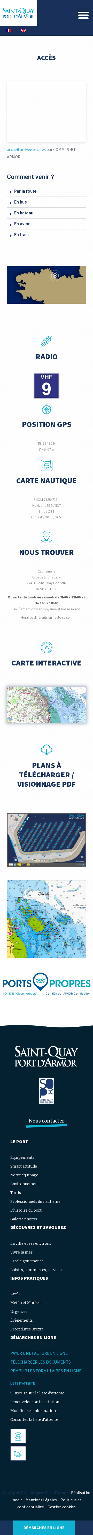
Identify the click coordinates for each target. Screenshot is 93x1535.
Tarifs (15, 1192)
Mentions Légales (41, 1499)
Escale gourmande (27, 1261)
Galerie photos (23, 1219)
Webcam (19, 1436)
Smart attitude (23, 1166)
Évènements (21, 1320)
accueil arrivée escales (27, 149)
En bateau (23, 213)
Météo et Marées (25, 1302)
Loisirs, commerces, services (36, 1270)
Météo (18, 1453)
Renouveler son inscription (34, 1402)
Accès (15, 1294)
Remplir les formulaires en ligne (45, 1371)
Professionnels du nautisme (35, 1201)
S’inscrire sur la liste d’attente (37, 1393)
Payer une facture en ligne (39, 1353)
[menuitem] (8, 31)
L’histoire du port (26, 1210)
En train (21, 234)
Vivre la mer (21, 1252)
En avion (22, 223)
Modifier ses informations (34, 1410)
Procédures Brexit (26, 1329)
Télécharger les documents (40, 1362)
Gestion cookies (62, 1506)
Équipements (22, 1157)
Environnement (24, 1184)
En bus (20, 202)
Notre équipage (24, 1175)
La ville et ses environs (30, 1243)
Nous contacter (46, 1121)
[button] (83, 15)
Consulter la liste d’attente (34, 1419)
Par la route (25, 191)
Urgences (18, 1311)
